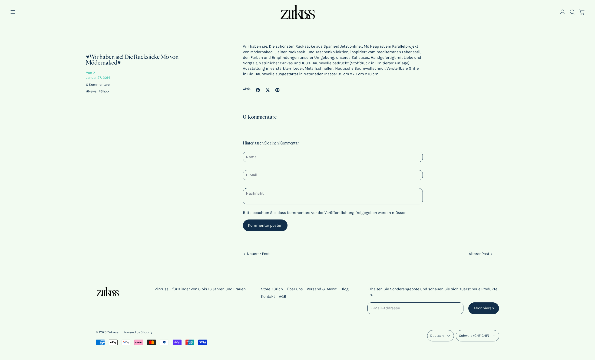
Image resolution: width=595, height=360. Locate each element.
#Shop (104, 91)
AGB (282, 296)
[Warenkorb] (582, 12)
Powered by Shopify (137, 332)
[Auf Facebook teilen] (257, 90)
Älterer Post (479, 253)
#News (92, 91)
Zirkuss (113, 332)
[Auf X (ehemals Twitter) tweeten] (267, 90)
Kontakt (268, 296)
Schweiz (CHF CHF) (474, 336)
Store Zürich (272, 289)
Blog (344, 289)
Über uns (295, 289)
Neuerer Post (258, 253)
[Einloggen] (562, 12)
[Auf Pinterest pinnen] (277, 90)
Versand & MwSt (322, 289)
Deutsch (437, 336)
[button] (572, 12)
